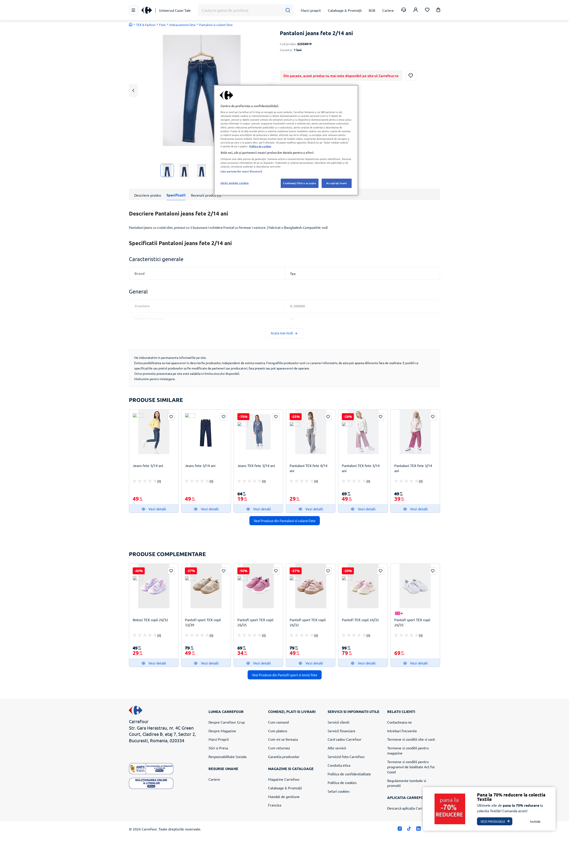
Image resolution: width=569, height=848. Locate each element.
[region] (286, 140)
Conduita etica (339, 765)
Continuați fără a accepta (299, 183)
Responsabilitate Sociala (227, 756)
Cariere (214, 779)
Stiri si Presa (218, 748)
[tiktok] (409, 829)
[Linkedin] (418, 829)
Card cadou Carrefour (344, 739)
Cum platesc (277, 730)
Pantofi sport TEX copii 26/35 (255, 622)
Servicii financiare (341, 730)
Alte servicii (337, 748)
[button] (438, 10)
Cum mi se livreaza (283, 739)
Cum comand (278, 722)
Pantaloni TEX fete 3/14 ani (361, 468)
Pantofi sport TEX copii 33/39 (203, 622)
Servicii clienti (338, 722)
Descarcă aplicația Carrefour (409, 808)
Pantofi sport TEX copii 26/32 (308, 622)
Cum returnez (279, 748)
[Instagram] (400, 829)
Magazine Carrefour (284, 779)
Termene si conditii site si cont (411, 739)
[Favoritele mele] (427, 10)
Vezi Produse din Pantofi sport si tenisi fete (284, 675)
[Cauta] (287, 10)
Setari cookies (339, 791)
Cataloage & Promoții (285, 788)
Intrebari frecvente (402, 730)
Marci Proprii (218, 739)
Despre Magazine (222, 730)
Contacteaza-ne (399, 722)
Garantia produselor (283, 756)
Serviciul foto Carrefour (346, 756)
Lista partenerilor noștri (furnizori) (241, 171)
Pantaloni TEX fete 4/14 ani (308, 468)
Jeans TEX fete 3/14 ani (256, 465)
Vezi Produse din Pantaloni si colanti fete (284, 521)
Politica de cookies (342, 782)
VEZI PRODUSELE (493, 821)
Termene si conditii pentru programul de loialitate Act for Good (411, 766)
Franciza (274, 805)
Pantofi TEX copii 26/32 (360, 619)
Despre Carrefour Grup (226, 722)
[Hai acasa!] (130, 24)
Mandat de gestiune (284, 796)
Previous (133, 90)
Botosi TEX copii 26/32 (150, 619)
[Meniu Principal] (133, 10)
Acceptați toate (336, 183)
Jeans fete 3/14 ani (148, 465)
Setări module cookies (234, 183)
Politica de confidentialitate (349, 774)
